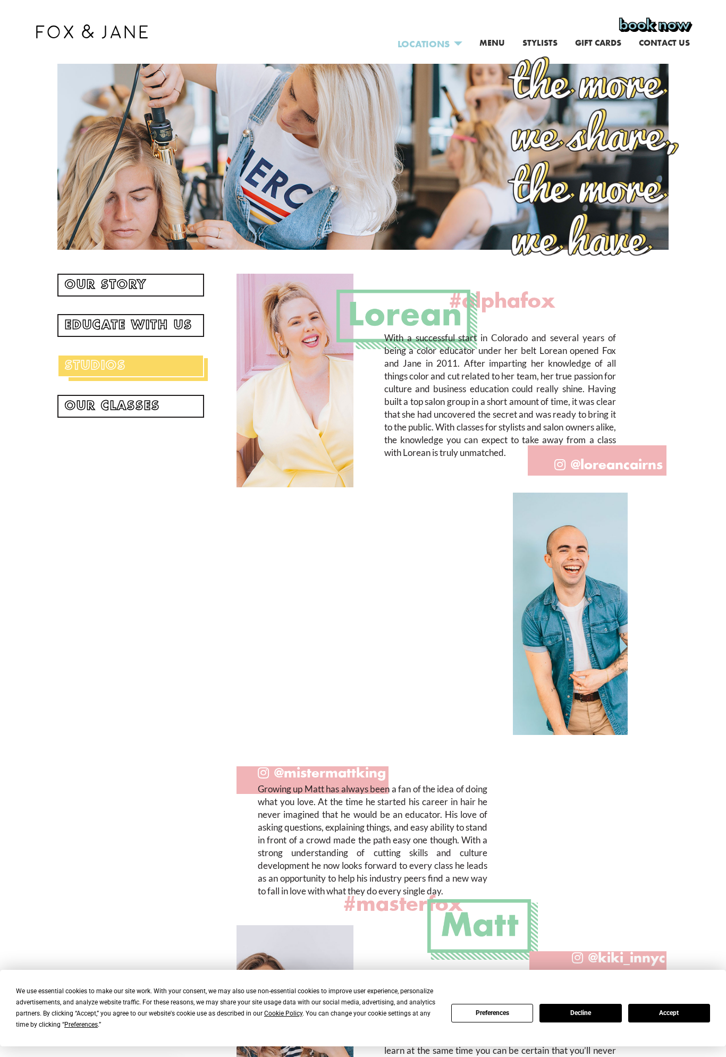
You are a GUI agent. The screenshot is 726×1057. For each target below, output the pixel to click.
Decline (580, 1013)
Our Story (106, 285)
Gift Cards (598, 42)
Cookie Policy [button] (283, 1013)
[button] (92, 29)
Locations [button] (424, 44)
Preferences (492, 1013)
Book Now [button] (654, 24)
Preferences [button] (81, 1024)
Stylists (540, 42)
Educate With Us (128, 325)
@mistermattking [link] (330, 773)
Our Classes (112, 406)
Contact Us (664, 42)
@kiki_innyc (626, 958)
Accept (669, 1013)
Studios (95, 365)
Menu (492, 42)
